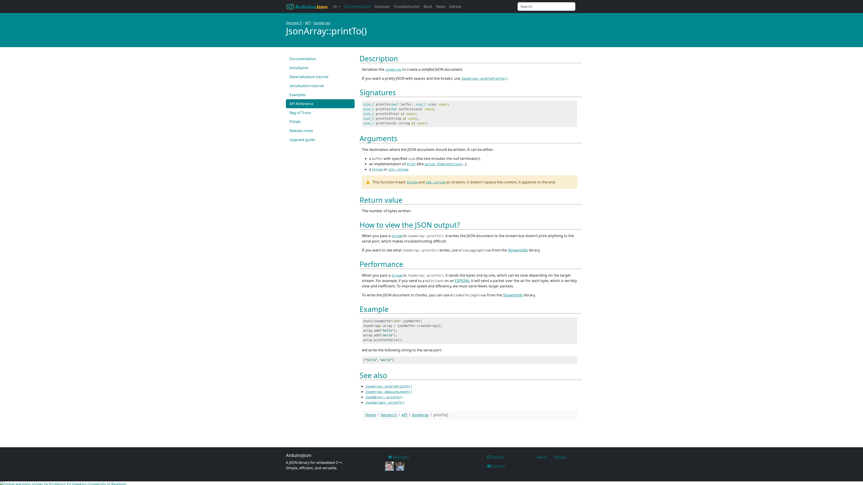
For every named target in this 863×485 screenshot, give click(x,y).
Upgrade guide (302, 139)
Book (428, 6)
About (542, 457)
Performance (381, 264)
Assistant (382, 6)
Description (379, 58)
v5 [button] (335, 6)
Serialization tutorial (306, 85)
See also (373, 375)
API (308, 22)
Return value (381, 200)
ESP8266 (462, 280)
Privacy (560, 457)
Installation (299, 67)
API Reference (301, 103)
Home (370, 414)
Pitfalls (295, 121)
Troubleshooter (407, 6)
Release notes (301, 130)
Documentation (357, 6)
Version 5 (294, 22)
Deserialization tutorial (308, 76)
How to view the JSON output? (410, 225)
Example (374, 309)
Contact (498, 466)
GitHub (455, 6)
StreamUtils (518, 250)
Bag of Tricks (300, 112)
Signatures (378, 92)
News (440, 6)
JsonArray (322, 22)
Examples (297, 94)
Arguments (378, 138)
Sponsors (400, 457)
